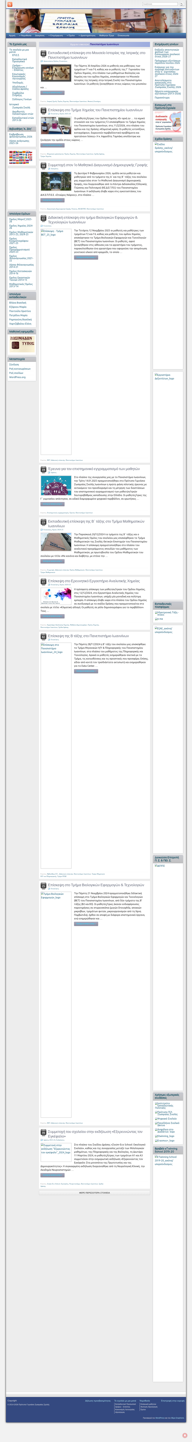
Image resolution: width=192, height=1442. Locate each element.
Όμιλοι (72, 35)
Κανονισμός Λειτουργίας (125, 1410)
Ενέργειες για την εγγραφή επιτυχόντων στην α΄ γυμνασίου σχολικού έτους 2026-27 (167, 71)
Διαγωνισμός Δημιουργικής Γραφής (59, 209)
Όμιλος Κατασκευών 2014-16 (20, 272)
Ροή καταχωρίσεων (20, 368)
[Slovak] (10, 163)
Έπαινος (74, 209)
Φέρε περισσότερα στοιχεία (94, 1193)
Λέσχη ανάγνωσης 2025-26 (19, 141)
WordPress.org (17, 377)
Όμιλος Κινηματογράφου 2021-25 (18, 240)
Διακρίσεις (40, 35)
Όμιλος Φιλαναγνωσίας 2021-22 (21, 258)
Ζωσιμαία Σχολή (21, 107)
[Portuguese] (20, 160)
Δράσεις (53, 472)
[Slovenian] (14, 163)
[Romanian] (24, 160)
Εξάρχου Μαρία (17, 307)
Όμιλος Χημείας (63, 101)
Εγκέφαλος (64, 1184)
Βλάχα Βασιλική (17, 302)
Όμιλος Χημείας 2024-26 (21, 226)
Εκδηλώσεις (60, 1140)
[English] (17, 154)
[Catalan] (24, 152)
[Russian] (27, 160)
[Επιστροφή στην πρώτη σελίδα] (96, 20)
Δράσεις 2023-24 (49, 1140)
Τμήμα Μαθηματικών (47, 572)
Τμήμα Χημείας (45, 156)
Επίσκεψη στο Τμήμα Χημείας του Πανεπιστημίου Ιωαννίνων (95, 110)
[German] (10, 157)
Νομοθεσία (26, 35)
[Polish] (17, 160)
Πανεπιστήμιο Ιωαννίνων (78, 101)
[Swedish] (20, 163)
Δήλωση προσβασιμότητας (98, 1401)
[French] (27, 154)
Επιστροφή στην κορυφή (172, 1401)
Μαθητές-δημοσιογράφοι (78, 625)
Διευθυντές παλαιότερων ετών (22, 112)
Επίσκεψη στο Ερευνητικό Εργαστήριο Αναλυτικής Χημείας (94, 581)
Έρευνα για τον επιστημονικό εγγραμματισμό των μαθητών (94, 468)
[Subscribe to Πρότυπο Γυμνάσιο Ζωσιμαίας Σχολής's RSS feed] (10, 4)
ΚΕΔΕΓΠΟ (82, 209)
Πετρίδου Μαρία (18, 315)
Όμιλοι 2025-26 (65, 114)
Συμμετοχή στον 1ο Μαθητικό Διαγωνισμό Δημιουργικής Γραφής (98, 165)
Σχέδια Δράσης (99, 154)
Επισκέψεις (63, 61)
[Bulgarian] (20, 152)
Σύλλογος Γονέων (22, 99)
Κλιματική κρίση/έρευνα (55, 154)
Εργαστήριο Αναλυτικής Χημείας (58, 625)
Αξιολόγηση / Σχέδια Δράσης (20, 87)
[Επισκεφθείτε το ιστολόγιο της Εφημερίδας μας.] (22, 344)
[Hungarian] (17, 157)
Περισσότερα (162, 97)
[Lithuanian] (10, 160)
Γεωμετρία (50, 570)
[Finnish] (24, 154)
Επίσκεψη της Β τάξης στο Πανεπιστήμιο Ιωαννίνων (88, 636)
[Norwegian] (14, 160)
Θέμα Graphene (177, 1418)
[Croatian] (27, 152)
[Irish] (24, 157)
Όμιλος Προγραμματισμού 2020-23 (19, 249)
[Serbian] (30, 160)
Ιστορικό (14, 104)
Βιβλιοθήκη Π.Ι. (52, 874)
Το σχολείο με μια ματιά (19, 50)
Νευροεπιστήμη (74, 1184)
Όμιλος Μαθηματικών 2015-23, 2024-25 (21, 233)
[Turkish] (24, 163)
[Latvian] (30, 157)
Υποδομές (17, 82)
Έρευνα (72, 513)
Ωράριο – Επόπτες (122, 1407)
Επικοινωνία (123, 35)
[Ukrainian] (27, 163)
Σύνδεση (14, 364)
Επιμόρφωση (56, 35)
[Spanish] (17, 163)
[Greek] (14, 157)
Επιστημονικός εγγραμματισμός (58, 513)
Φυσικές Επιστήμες (94, 101)
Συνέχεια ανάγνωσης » (52, 93)
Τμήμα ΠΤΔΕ (62, 876)
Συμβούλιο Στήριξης (18, 94)
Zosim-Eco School (53, 1184)
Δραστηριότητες (88, 35)
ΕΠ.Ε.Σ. (16, 55)
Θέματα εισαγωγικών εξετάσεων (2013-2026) (168, 92)
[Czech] (30, 152)
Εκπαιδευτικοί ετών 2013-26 (23, 119)
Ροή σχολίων (16, 373)
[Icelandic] (20, 157)
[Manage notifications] (185, 1435)
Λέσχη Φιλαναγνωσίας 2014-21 (21, 265)
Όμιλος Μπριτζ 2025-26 (20, 220)
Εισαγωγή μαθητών (148, 1404)
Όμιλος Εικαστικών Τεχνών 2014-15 (19, 278)
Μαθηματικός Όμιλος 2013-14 (21, 285)
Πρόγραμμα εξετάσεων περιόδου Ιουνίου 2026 (167, 61)
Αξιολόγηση (120, 1412)
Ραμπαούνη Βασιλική (20, 319)
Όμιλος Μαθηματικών (77, 570)
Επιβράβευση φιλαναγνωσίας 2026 (20, 135)
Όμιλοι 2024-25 (57, 530)
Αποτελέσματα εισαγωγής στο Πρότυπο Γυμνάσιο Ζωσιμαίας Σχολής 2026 (168, 83)
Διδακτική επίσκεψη (58, 460)
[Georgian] (30, 154)
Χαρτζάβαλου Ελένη (20, 323)
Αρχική (12, 35)
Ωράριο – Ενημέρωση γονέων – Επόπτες (23, 67)
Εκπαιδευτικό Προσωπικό (19, 60)
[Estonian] (20, 154)
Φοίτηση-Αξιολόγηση (149, 1407)
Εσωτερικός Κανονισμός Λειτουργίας (19, 76)
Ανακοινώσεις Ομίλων (51, 61)
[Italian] (27, 157)
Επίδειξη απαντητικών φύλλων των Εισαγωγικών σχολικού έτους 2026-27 (167, 53)
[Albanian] (10, 152)
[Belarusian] (14, 152)
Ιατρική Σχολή (52, 101)
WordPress (160, 1418)
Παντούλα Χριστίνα (20, 311)
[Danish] (10, 154)
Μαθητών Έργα (106, 35)
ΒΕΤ (48, 460)
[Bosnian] (17, 152)
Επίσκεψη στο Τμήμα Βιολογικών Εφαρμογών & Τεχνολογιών (96, 885)
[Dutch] (14, 154)
